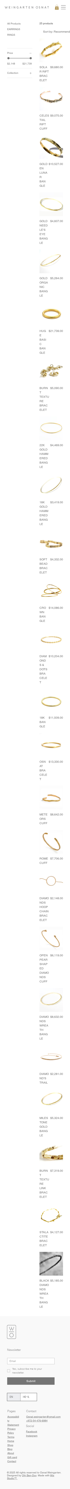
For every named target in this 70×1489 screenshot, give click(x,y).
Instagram (32, 1435)
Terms (10, 1437)
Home (10, 1441)
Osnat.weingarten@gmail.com (43, 1416)
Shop (10, 1445)
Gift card (12, 1457)
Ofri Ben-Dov (29, 1475)
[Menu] (63, 7)
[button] (57, 7)
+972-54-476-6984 (37, 1420)
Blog (9, 1449)
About (10, 1453)
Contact (11, 1461)
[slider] (8, 58)
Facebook (31, 1431)
